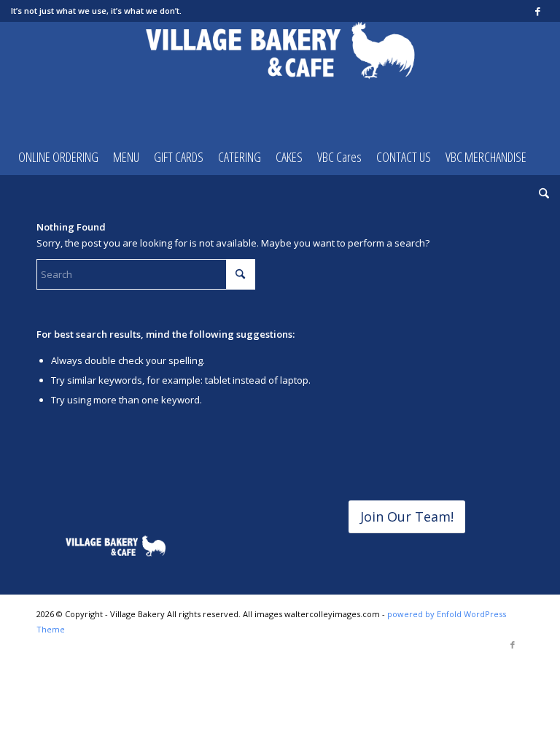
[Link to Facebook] (538, 11)
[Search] (540, 193)
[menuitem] (58, 157)
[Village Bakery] (280, 80)
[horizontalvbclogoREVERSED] (116, 546)
